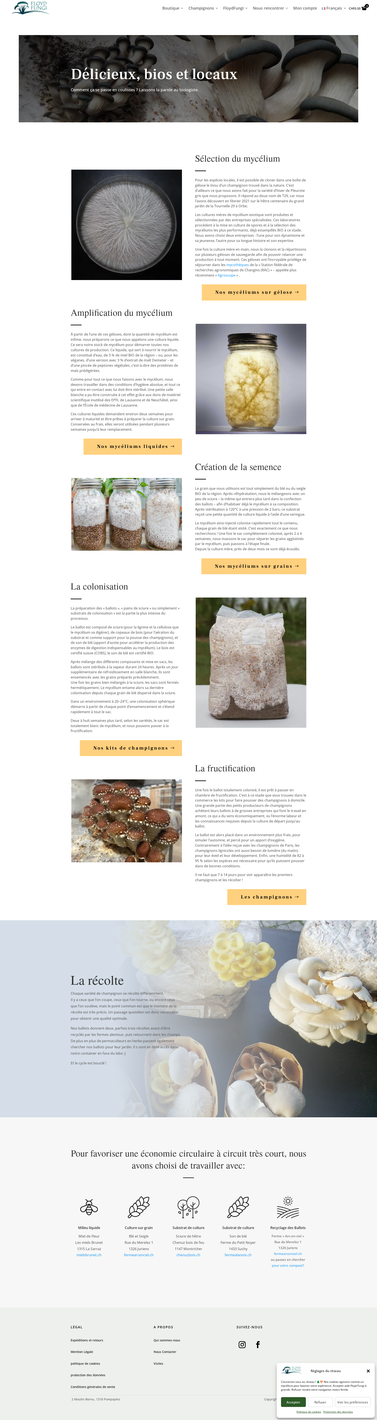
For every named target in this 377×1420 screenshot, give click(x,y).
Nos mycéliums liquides (132, 446)
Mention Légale (82, 1352)
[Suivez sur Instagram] (242, 1345)
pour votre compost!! (288, 1265)
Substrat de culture (188, 1227)
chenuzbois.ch (188, 1255)
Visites (158, 1363)
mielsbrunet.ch (89, 1255)
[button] (368, 1371)
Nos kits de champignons (130, 748)
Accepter (293, 1402)
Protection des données (338, 1412)
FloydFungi (233, 9)
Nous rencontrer (268, 9)
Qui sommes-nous (167, 1340)
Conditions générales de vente (93, 1387)
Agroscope (226, 275)
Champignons (201, 9)
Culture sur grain (139, 1227)
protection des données (88, 1375)
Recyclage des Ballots (288, 1227)
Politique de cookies (308, 1412)
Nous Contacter (165, 1352)
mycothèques (237, 264)
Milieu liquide (89, 1227)
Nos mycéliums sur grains (254, 566)
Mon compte (305, 9)
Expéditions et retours (87, 1340)
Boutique (170, 9)
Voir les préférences (352, 1402)
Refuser (320, 1402)
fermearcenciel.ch (139, 1255)
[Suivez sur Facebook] (258, 1345)
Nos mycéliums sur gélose (254, 292)
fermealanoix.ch (238, 1255)
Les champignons (267, 897)
